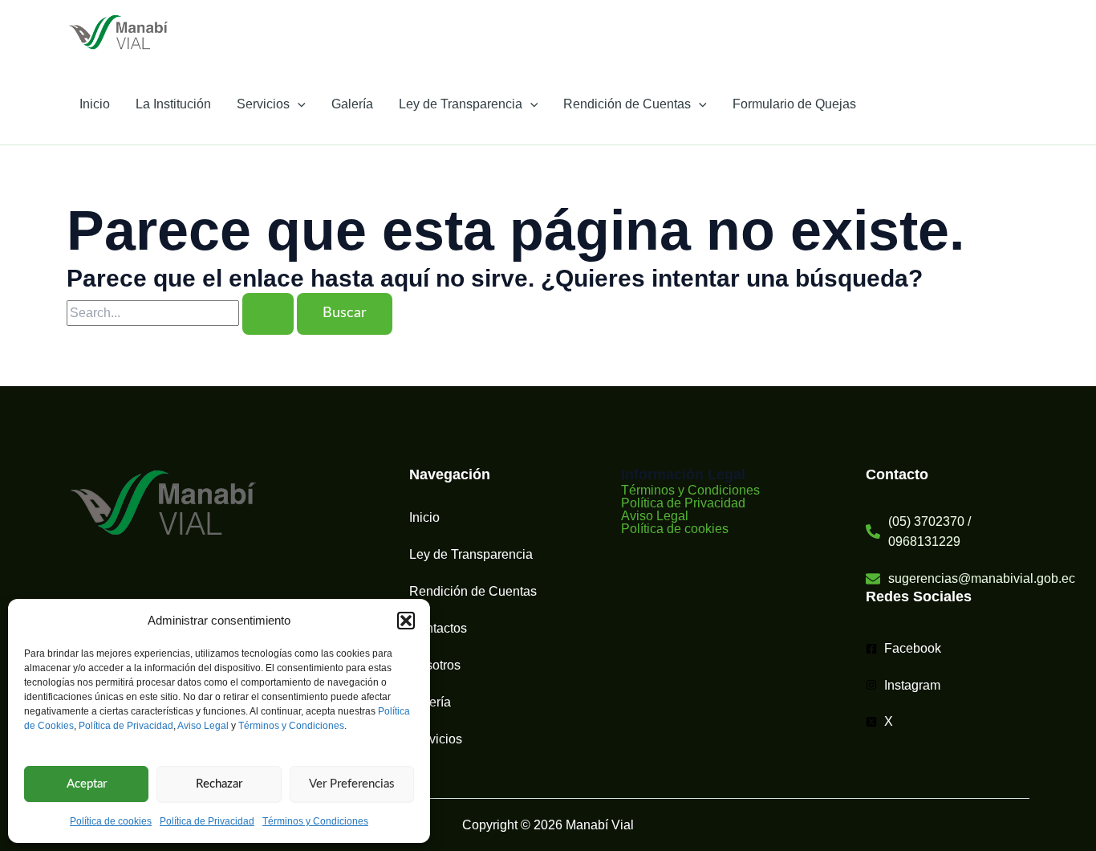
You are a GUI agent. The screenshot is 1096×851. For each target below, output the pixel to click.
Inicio (94, 104)
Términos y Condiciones (291, 725)
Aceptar (87, 784)
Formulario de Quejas (794, 104)
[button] (406, 621)
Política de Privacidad (126, 725)
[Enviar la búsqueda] (268, 314)
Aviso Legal (203, 725)
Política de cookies (111, 821)
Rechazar (219, 784)
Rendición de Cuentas (627, 104)
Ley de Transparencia (460, 104)
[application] (298, 104)
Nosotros (435, 665)
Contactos (438, 628)
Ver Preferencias (352, 784)
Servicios (263, 104)
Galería (352, 104)
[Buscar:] (182, 313)
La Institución (173, 104)
